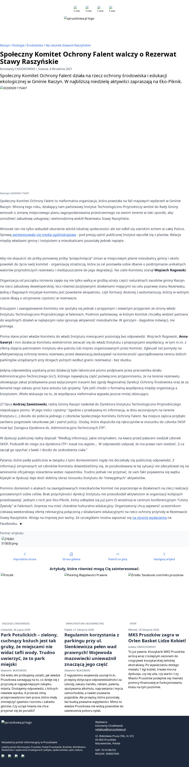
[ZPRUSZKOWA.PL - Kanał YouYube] (100, 8)
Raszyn (5, 45)
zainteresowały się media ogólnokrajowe (44, 234)
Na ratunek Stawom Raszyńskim (68, 45)
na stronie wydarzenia (149, 517)
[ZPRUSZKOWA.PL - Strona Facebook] (77, 8)
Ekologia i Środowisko (28, 45)
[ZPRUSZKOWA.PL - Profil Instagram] (88, 8)
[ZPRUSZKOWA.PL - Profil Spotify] (112, 8)
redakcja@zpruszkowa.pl (110, 729)
